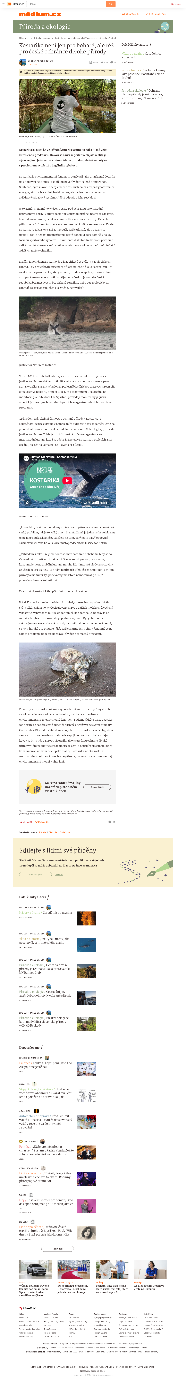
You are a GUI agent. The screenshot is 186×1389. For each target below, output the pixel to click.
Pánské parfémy (151, 1352)
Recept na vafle (100, 1333)
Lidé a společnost (31, 1173)
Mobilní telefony (54, 1352)
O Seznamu (49, 1367)
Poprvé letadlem (126, 1321)
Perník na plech (100, 1337)
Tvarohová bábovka (102, 1329)
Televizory (123, 1352)
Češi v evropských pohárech (130, 1344)
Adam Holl (25, 1111)
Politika (24, 1147)
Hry (21, 1200)
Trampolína (79, 1348)
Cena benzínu (110, 1344)
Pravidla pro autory (126, 1367)
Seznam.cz (176, 4)
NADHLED (24, 1084)
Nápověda (83, 1367)
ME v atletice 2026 (77, 1329)
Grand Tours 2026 (51, 1337)
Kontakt (94, 1367)
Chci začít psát (158, 14)
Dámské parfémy (86, 1352)
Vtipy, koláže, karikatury (36, 1089)
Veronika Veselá (29, 1168)
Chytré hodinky (135, 1352)
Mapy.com (63, 1344)
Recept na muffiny (102, 1321)
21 (115, 62)
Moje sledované (129, 14)
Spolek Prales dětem (40, 61)
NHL (71, 1337)
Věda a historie (131, 70)
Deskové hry (112, 1352)
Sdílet (106, 62)
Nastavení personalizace (92, 1371)
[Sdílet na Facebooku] (109, 821)
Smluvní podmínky (66, 1367)
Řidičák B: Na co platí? (153, 1329)
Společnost (65, 832)
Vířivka (144, 1348)
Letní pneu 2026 (151, 1318)
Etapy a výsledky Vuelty (54, 1321)
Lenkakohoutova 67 (30, 1058)
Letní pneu (100, 1352)
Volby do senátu (26, 1333)
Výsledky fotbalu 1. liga (78, 1321)
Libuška (23, 1222)
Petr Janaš (31, 1141)
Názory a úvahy (131, 54)
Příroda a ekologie (133, 91)
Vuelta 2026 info (51, 1318)
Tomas (22, 1195)
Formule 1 (73, 1333)
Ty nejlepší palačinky (102, 1318)
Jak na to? (59, 875)
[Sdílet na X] (114, 821)
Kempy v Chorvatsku (128, 1318)
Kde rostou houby (94, 1344)
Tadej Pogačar (50, 1329)
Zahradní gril (134, 1348)
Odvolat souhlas (145, 1367)
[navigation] (3, 4)
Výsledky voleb (25, 1325)
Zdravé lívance (100, 1325)
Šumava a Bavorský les (128, 1325)
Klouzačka (100, 1348)
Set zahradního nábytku (117, 1348)
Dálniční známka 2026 (153, 1321)
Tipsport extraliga (76, 1325)
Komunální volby (26, 1337)
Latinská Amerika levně (129, 1333)
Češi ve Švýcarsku (126, 1329)
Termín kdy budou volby (29, 1329)
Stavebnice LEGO (70, 1352)
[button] (67, 106)
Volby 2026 (23, 1318)
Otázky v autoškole (152, 1333)
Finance (24, 1063)
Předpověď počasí (78, 1344)
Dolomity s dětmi (126, 1337)
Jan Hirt (47, 1325)
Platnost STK (149, 1337)
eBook (95, 62)
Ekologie (53, 832)
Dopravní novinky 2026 (153, 1325)
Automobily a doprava (34, 1116)
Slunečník (90, 1348)
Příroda (42, 832)
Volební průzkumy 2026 (29, 1321)
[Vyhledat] (111, 4)
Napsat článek (97, 787)
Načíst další (57, 1249)
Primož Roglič (50, 1333)
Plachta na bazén (65, 1348)
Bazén (53, 1348)
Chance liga (74, 1318)
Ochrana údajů (106, 1367)
